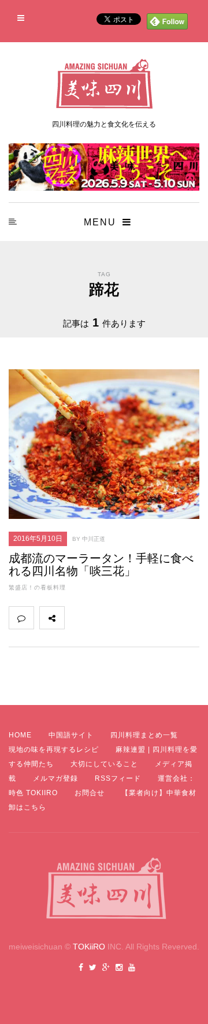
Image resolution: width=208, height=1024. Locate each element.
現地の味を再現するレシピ (54, 749)
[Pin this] (153, 617)
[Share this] (77, 617)
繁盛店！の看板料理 (37, 587)
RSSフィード (118, 778)
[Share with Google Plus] (127, 617)
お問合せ (90, 793)
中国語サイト (71, 735)
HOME (20, 735)
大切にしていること (104, 764)
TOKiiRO (89, 946)
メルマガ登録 (55, 778)
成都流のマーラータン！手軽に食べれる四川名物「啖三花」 (101, 564)
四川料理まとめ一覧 (144, 735)
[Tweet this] (102, 617)
